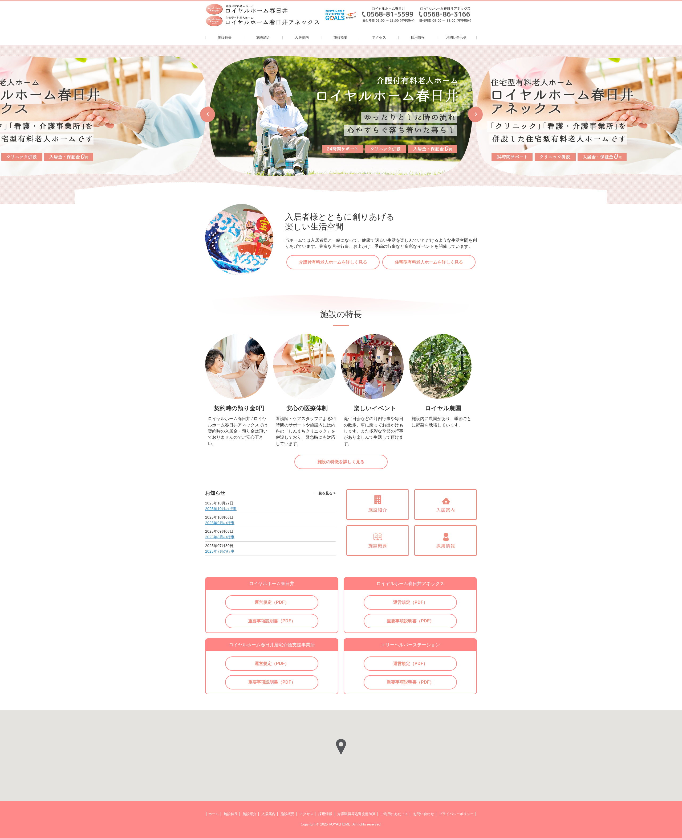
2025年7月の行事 (219, 551)
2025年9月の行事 (219, 523)
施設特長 (225, 37)
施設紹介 (263, 37)
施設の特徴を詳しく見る (341, 461)
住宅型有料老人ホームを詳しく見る (429, 262)
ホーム (213, 814)
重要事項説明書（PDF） (271, 621)
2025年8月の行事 (219, 537)
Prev (207, 114)
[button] (341, 746)
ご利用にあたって (394, 814)
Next (475, 114)
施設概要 (340, 37)
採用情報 (418, 37)
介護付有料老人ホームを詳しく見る (333, 262)
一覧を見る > (325, 493)
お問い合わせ (456, 37)
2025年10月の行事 (221, 509)
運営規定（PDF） (272, 602)
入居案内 (302, 37)
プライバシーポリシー (456, 814)
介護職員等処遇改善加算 (356, 814)
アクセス (379, 37)
